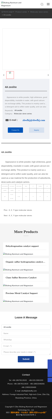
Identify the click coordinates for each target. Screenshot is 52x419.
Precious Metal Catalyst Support (22, 293)
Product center (21, 12)
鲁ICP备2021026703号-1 (26, 415)
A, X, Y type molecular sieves (20, 215)
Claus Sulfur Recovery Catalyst (21, 277)
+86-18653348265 (37, 384)
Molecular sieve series (39, 12)
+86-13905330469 (28, 387)
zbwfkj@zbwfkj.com (34, 120)
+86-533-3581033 (36, 380)
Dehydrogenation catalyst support (22, 246)
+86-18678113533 (19, 380)
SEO (8, 412)
